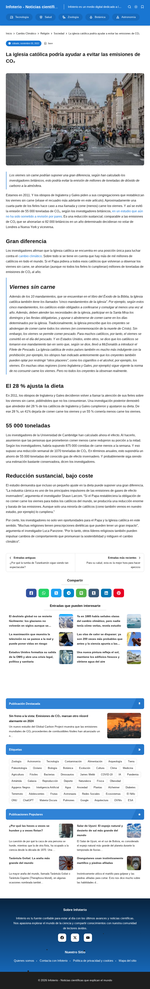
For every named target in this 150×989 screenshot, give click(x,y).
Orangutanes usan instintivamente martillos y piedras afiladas (100, 860)
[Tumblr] (93, 593)
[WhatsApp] (43, 593)
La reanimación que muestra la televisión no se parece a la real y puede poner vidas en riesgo (31, 639)
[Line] (81, 593)
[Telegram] (68, 593)
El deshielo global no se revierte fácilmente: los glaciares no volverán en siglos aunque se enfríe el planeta (30, 621)
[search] (129, 7)
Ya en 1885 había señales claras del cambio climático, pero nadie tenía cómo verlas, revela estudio (99, 621)
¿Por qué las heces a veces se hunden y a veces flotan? (29, 828)
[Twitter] (56, 593)
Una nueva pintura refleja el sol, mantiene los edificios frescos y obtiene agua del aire (98, 657)
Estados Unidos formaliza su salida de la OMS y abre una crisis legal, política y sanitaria (32, 657)
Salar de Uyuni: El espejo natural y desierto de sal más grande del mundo (100, 830)
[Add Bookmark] (48, 43)
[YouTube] (88, 938)
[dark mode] (136, 7)
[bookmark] (142, 7)
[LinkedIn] (106, 593)
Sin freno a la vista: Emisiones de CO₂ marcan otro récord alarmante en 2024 (48, 718)
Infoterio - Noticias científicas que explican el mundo (55, 7)
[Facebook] (31, 593)
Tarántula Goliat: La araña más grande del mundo (29, 860)
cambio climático (30, 256)
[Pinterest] (118, 593)
